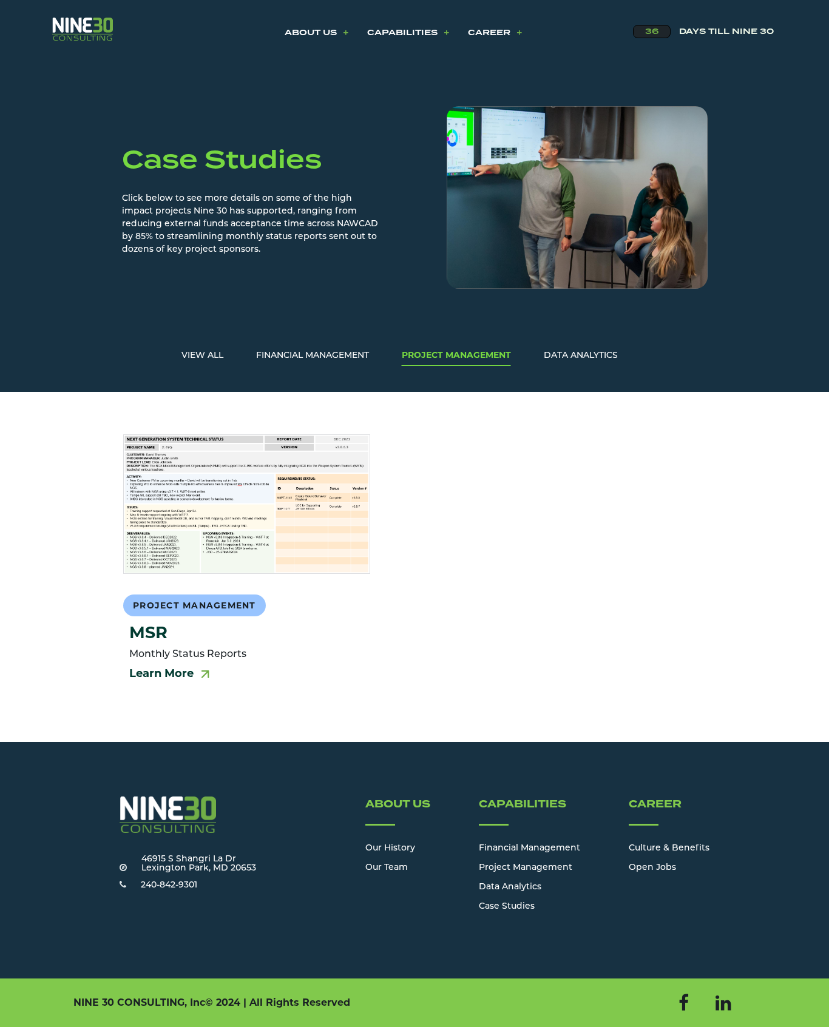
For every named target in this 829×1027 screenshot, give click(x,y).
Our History (390, 848)
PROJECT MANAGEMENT (456, 354)
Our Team (386, 867)
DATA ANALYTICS (581, 355)
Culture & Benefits (669, 848)
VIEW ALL (202, 355)
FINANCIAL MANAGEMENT (312, 355)
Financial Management (529, 848)
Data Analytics (510, 887)
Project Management (525, 867)
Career (495, 33)
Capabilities (408, 33)
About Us (317, 33)
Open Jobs (652, 867)
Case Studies (507, 906)
